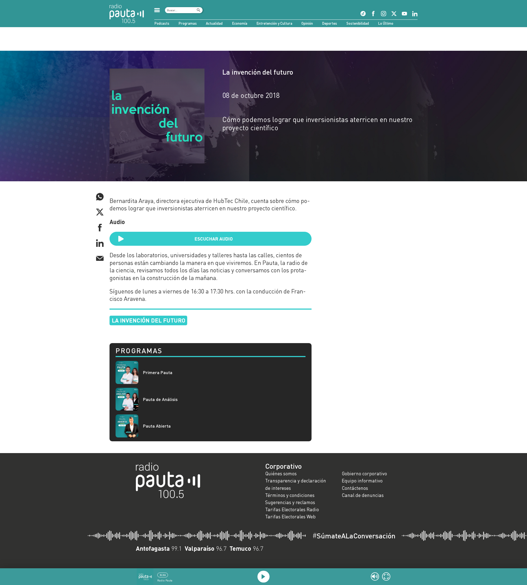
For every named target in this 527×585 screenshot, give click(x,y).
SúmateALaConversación (354, 535)
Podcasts (161, 23)
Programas (187, 23)
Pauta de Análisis (160, 399)
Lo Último (385, 23)
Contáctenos (355, 488)
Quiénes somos (281, 473)
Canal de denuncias (363, 495)
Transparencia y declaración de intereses (295, 484)
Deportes (329, 23)
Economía (239, 23)
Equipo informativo (362, 481)
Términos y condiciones (290, 495)
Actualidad (214, 23)
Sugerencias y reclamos (290, 502)
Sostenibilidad (357, 23)
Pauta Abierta (157, 425)
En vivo (163, 575)
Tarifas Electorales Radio (292, 509)
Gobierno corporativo (364, 473)
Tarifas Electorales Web (290, 516)
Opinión (307, 23)
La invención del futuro (257, 72)
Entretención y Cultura (274, 23)
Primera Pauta (157, 372)
